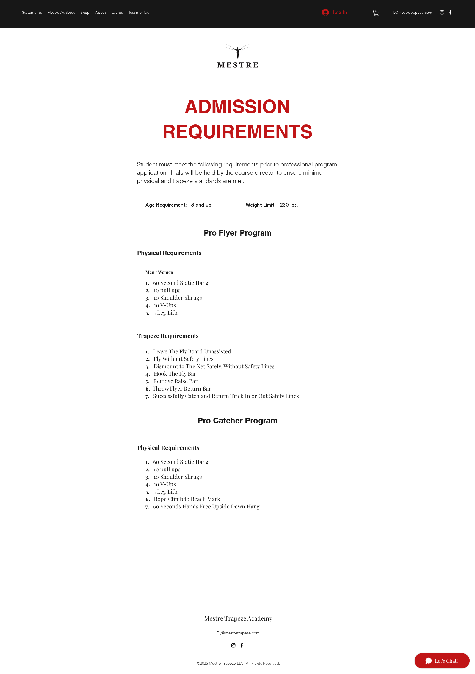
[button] (376, 12)
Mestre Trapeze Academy (238, 618)
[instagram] (442, 12)
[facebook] (450, 12)
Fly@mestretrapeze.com (411, 12)
